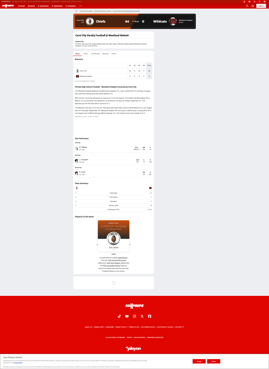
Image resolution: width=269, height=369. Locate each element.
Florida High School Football (102, 11)
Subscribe (110, 327)
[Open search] (247, 6)
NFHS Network (139, 337)
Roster (114, 54)
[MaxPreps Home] (8, 6)
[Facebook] (264, 1)
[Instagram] (254, 1)
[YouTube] (249, 1)
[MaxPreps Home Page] (76, 11)
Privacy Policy (121, 327)
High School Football (86, 11)
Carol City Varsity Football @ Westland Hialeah (126, 11)
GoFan (129, 337)
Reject (214, 361)
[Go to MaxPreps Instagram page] (134, 316)
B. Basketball (43, 6)
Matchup (105, 54)
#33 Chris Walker (113, 263)
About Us (88, 327)
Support (178, 327)
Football (21, 6)
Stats (86, 54)
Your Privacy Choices (165, 327)
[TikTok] (244, 1)
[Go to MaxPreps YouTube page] (127, 316)
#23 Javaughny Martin (112, 265)
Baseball (31, 6)
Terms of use (134, 327)
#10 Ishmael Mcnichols (117, 260)
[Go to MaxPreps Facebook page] (149, 316)
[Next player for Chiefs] (130, 245)
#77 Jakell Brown (120, 257)
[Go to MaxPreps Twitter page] (142, 316)
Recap (77, 54)
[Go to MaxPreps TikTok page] (119, 316)
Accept (199, 361)
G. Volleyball (71, 6)
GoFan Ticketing (19, 1)
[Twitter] (259, 1)
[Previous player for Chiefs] (97, 245)
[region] (134, 361)
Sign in (261, 6)
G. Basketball (57, 6)
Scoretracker (95, 54)
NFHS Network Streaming (39, 1)
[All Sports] (80, 6)
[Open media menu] (252, 6)
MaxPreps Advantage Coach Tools (67, 1)
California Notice (148, 327)
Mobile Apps (99, 327)
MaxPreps (6, 1)
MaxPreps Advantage (155, 337)
